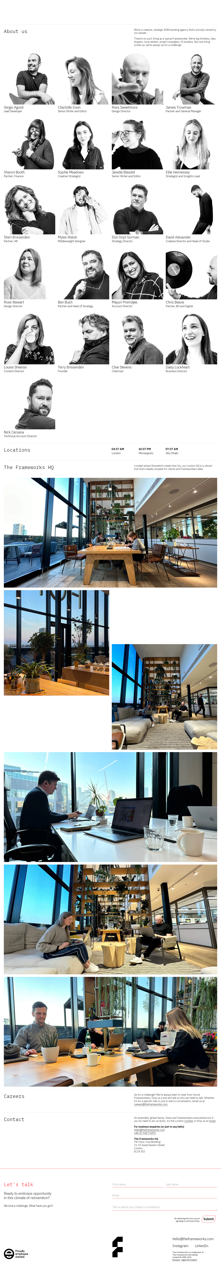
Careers (50, 18)
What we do (158, 5)
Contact (59, 18)
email (212, 1121)
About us (213, 5)
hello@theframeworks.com (149, 1130)
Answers (176, 1260)
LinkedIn (201, 1245)
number (188, 1121)
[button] (29, 83)
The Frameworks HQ (34, 18)
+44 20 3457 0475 (145, 1133)
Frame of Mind (200, 5)
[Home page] (6, 8)
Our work (187, 5)
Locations (18, 18)
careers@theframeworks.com (150, 1104)
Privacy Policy (194, 1221)
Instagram (180, 1245)
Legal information (189, 1260)
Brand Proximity (173, 5)
